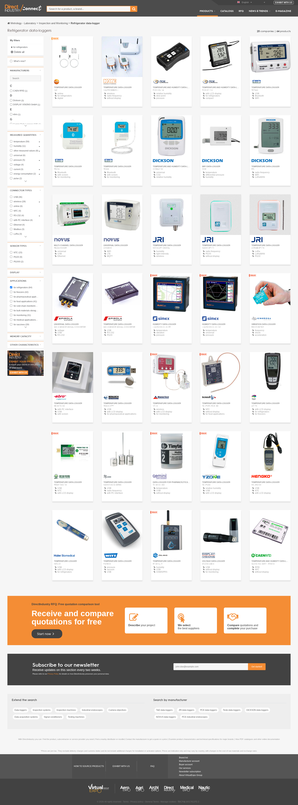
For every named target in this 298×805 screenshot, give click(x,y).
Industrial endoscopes (92, 710)
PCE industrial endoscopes (194, 717)
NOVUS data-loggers (166, 717)
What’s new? (19, 61)
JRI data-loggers (186, 710)
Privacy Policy (53, 674)
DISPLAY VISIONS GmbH (26, 104)
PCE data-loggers (208, 710)
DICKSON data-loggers (257, 710)
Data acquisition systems (26, 717)
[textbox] (89, 9)
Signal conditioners (53, 717)
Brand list (183, 757)
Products (206, 10)
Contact (73, 42)
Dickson (18, 100)
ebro (17, 114)
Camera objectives (117, 710)
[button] (25, 70)
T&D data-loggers (164, 710)
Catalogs (227, 10)
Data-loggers (20, 710)
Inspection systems (42, 710)
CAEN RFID (20, 91)
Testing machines (76, 717)
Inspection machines (66, 710)
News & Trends (258, 10)
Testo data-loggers (231, 710)
